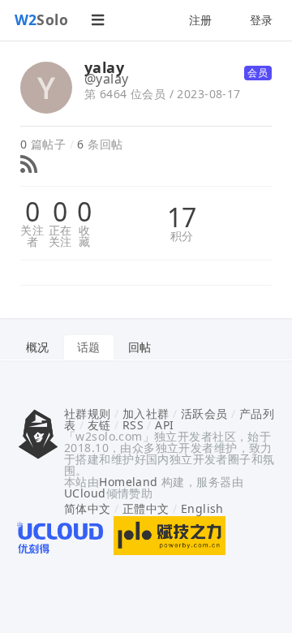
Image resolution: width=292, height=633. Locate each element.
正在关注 (60, 236)
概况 (37, 347)
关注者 (32, 236)
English (202, 508)
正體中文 (146, 508)
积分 (182, 236)
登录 (261, 20)
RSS (133, 425)
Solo (42, 19)
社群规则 (87, 413)
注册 (201, 20)
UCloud (85, 493)
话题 (89, 347)
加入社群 (146, 413)
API (164, 425)
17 (182, 217)
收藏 (84, 236)
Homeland (128, 481)
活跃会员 (204, 413)
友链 (99, 425)
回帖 (140, 347)
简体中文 (87, 508)
